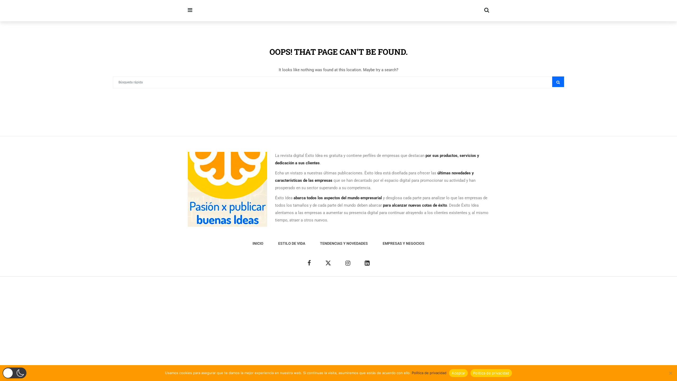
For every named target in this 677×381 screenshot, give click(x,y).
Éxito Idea (310, 290)
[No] (670, 373)
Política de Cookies (402, 290)
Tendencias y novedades (344, 243)
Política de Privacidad (364, 290)
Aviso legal (332, 290)
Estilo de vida (291, 243)
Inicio (258, 243)
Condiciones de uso (440, 290)
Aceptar (458, 373)
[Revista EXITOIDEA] (278, 10)
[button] (14, 373)
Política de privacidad (429, 373)
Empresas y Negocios (403, 243)
